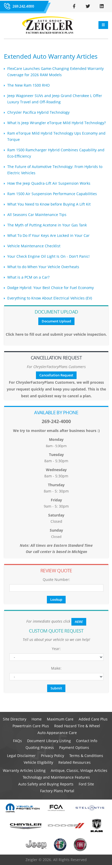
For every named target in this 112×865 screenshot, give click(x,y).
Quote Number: (56, 579)
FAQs (17, 740)
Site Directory (14, 719)
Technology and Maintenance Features (56, 777)
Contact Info (86, 740)
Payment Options (74, 747)
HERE (79, 621)
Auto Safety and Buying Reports (45, 784)
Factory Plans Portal (57, 790)
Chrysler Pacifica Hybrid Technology (38, 112)
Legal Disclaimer (21, 755)
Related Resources (74, 762)
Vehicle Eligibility (38, 762)
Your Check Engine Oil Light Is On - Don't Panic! (48, 256)
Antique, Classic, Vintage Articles (79, 770)
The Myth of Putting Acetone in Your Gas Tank (47, 225)
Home (37, 719)
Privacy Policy (52, 755)
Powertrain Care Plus (31, 725)
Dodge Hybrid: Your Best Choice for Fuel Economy (50, 287)
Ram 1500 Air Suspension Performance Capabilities (52, 193)
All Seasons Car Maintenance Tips (36, 214)
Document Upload (56, 321)
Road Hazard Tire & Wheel (77, 725)
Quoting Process (40, 747)
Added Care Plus (93, 719)
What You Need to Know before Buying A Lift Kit (49, 204)
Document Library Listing (49, 740)
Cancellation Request (56, 375)
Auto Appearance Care (57, 732)
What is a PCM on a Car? (28, 277)
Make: (56, 668)
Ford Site (86, 784)
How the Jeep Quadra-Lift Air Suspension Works (48, 183)
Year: (56, 648)
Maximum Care (60, 719)
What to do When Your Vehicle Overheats (43, 266)
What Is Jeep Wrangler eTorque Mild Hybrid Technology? (56, 122)
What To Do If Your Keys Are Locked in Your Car (48, 235)
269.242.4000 (23, 6)
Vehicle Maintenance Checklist (33, 245)
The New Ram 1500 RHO (28, 85)
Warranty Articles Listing (24, 770)
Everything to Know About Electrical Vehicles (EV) (49, 298)
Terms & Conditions (86, 755)
